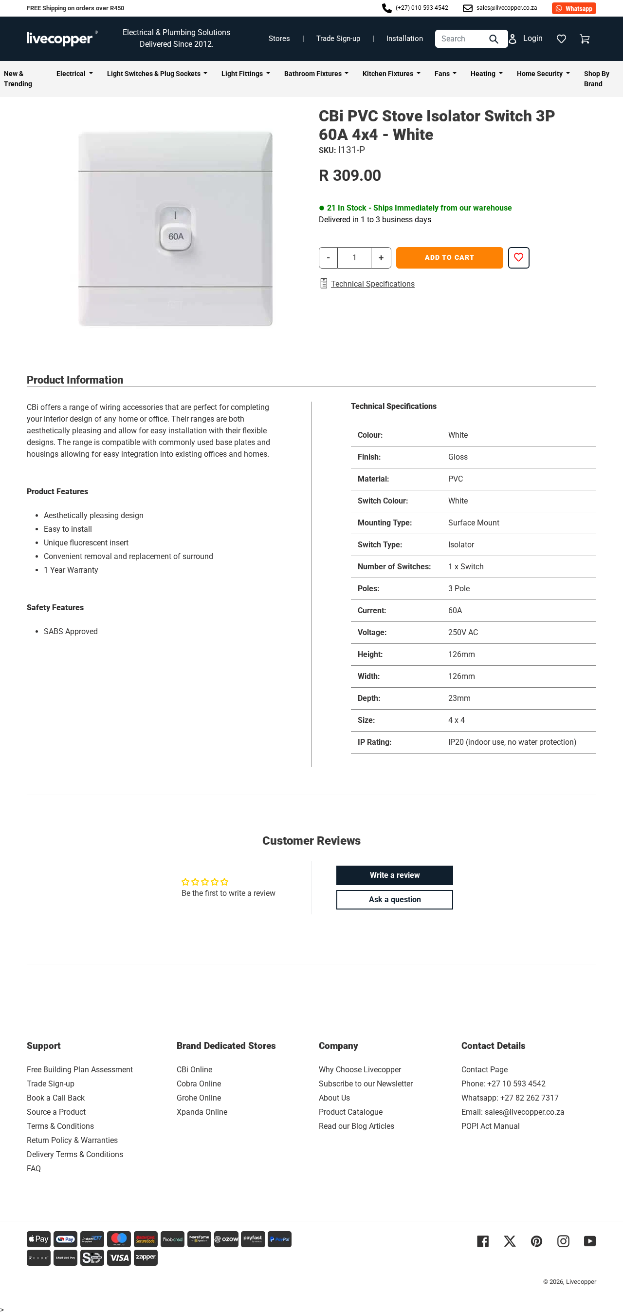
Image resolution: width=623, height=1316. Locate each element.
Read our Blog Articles (356, 1126)
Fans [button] (443, 73)
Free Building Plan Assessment (80, 1069)
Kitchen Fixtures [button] (389, 73)
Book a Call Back (56, 1098)
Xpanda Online (202, 1112)
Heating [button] (484, 73)
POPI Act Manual (490, 1126)
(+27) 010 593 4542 (421, 7)
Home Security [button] (540, 73)
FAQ (34, 1168)
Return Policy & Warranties (72, 1140)
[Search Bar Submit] (495, 39)
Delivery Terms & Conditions (75, 1154)
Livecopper (581, 1281)
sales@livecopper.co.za (506, 7)
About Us (334, 1098)
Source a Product (56, 1112)
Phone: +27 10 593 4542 (503, 1083)
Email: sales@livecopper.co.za (513, 1112)
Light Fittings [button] (242, 73)
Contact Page (484, 1069)
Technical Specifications (373, 284)
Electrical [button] (71, 73)
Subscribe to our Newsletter (366, 1083)
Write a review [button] (395, 875)
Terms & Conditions (60, 1126)
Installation (404, 38)
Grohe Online (199, 1098)
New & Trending (18, 79)
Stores (279, 38)
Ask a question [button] (395, 899)
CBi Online (194, 1069)
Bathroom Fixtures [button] (313, 73)
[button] (561, 38)
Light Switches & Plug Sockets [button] (154, 73)
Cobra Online (199, 1083)
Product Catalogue (351, 1112)
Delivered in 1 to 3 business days (375, 219)
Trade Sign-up (338, 38)
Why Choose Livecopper (360, 1069)
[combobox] (471, 39)
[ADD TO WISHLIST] (519, 258)
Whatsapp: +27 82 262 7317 (510, 1098)
